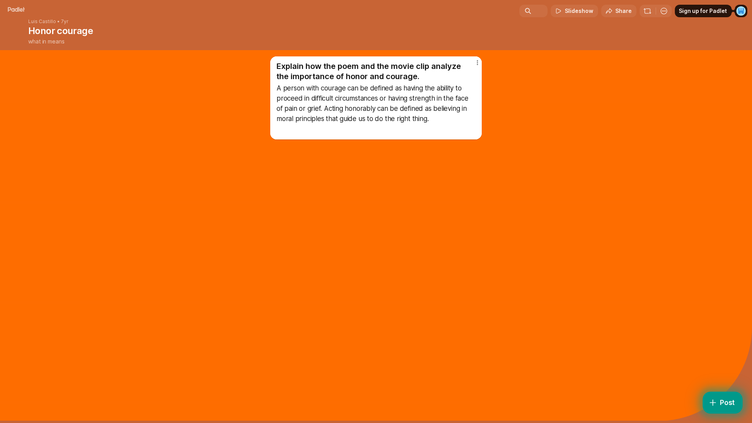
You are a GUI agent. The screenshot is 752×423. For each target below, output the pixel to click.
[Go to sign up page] (741, 11)
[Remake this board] (647, 11)
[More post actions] (477, 63)
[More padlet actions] (664, 11)
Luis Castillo (42, 21)
